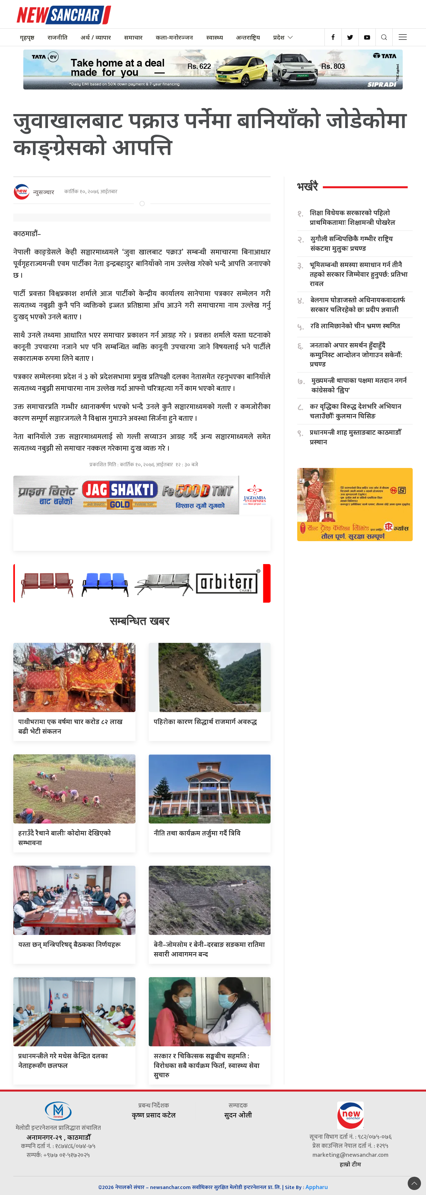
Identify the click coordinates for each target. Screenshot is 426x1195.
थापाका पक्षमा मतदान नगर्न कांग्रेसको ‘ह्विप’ (359, 385)
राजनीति (58, 37)
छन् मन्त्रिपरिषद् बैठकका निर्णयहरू (69, 944)
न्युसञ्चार (43, 192)
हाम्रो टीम (350, 1164)
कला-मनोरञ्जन (174, 37)
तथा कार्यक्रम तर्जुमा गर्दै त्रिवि (197, 832)
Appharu (317, 1187)
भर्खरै (307, 186)
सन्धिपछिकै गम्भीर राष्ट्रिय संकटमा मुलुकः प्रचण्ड (352, 243)
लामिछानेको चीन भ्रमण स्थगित (355, 326)
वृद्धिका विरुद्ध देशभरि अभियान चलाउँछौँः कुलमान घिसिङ (355, 411)
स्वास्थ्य (214, 37)
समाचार (133, 37)
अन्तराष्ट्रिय (248, 37)
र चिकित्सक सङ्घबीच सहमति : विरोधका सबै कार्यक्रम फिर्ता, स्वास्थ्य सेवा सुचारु (207, 1065)
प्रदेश (279, 37)
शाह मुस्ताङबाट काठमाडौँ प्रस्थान (355, 437)
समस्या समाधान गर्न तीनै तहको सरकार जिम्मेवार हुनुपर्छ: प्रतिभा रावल (359, 274)
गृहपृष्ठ (27, 37)
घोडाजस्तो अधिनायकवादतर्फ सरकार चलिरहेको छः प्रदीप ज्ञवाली (358, 304)
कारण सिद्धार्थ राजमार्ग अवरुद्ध (205, 721)
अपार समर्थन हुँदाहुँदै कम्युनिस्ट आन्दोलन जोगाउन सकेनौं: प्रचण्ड (356, 355)
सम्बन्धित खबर (139, 620)
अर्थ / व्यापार (96, 37)
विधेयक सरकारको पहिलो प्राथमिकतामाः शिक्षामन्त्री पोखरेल (352, 217)
